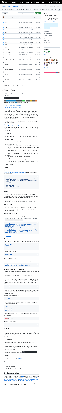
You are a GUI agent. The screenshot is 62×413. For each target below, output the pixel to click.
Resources (20, 2)
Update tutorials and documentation (26, 44)
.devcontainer (7, 19)
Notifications (42, 6)
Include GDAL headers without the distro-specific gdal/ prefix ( (31, 19)
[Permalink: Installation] (3, 204)
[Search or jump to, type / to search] (47, 2)
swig (5, 39)
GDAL (22, 376)
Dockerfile (7, 64)
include (6, 34)
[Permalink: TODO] (3, 362)
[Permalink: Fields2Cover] (3, 90)
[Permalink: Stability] (3, 329)
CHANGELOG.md (8, 52)
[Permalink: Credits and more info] (3, 373)
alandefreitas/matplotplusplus (26, 380)
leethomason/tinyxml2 (33, 379)
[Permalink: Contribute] (3, 339)
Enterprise (36, 2)
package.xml (7, 79)
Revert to (20, 77)
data (5, 29)
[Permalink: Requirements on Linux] (3, 213)
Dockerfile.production (9, 69)
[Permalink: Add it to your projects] (3, 258)
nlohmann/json (23, 379)
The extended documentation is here (12, 107)
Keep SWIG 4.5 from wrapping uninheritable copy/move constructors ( (32, 34)
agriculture (46, 23)
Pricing (42, 2)
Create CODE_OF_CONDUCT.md (25, 59)
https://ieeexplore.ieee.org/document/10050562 (15, 172)
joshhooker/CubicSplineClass (10, 380)
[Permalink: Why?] (3, 191)
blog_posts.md (7, 77)
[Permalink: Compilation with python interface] (3, 269)
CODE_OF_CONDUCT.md (9, 59)
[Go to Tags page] (12, 13)
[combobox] (26, 13)
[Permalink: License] (3, 355)
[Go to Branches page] (10, 13)
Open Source (28, 2)
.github (6, 22)
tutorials (6, 44)
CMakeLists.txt (7, 57)
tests (5, 42)
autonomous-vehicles (54, 23)
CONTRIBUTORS (8, 62)
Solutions (14, 2)
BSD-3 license (21, 358)
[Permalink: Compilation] (3, 239)
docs (5, 32)
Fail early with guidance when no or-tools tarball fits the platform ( (32, 27)
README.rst (7, 74)
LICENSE (6, 72)
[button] (38, 177)
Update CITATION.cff (23, 54)
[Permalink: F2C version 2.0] (3, 133)
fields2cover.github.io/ (49, 21)
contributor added (22, 62)
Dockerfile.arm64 (8, 67)
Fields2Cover (7, 6)
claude (16, 17)
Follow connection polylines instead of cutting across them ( (30, 37)
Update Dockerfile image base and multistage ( (28, 64)
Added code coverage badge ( (25, 29)
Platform (7, 2)
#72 (31, 29)
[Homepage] (3, 2)
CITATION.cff (7, 54)
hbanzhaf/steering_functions (13, 379)
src (5, 37)
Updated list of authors (23, 49)
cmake (6, 27)
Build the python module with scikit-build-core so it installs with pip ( (32, 22)
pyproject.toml (7, 81)
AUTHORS (7, 49)
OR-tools (20, 150)
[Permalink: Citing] (3, 167)
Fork (49, 6)
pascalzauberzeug (9, 17)
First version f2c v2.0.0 (23, 72)
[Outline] (40, 86)
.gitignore (6, 47)
